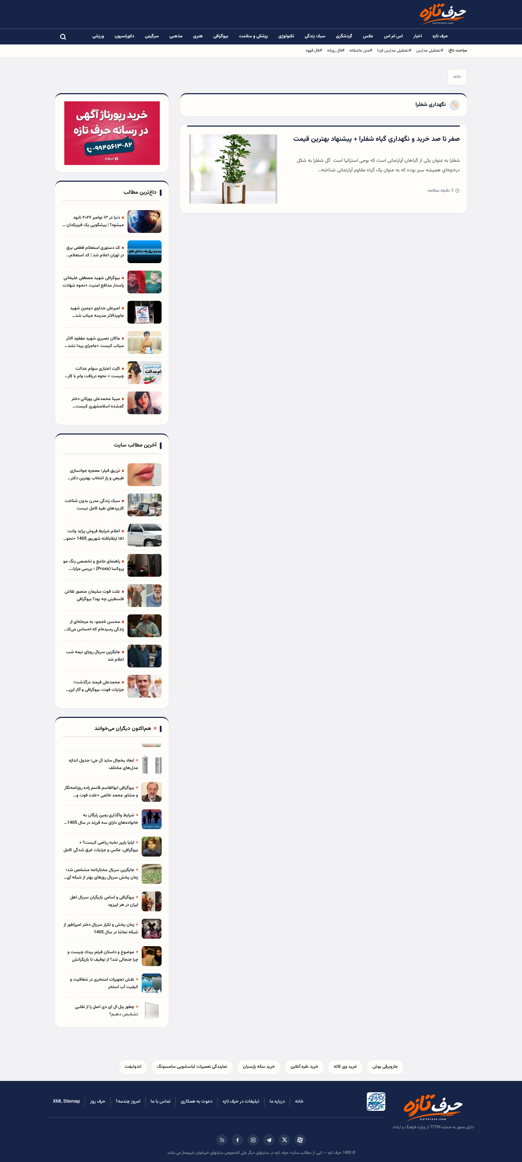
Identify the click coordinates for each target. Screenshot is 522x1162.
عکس (368, 36)
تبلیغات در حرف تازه (241, 1101)
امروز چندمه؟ (128, 1101)
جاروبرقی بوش (385, 1066)
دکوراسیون (124, 36)
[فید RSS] (222, 1140)
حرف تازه (440, 36)
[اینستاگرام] (253, 1140)
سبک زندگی (315, 36)
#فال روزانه (335, 50)
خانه (457, 76)
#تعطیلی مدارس (429, 50)
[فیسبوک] (237, 1140)
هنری (198, 36)
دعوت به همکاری (196, 1101)
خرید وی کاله (345, 1066)
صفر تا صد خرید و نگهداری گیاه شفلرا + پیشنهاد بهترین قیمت (376, 139)
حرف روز (97, 1101)
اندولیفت (133, 1066)
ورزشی (98, 36)
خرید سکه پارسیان (259, 1066)
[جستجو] (63, 36)
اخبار (417, 36)
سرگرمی (152, 36)
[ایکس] (284, 1140)
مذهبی (176, 36)
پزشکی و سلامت (253, 36)
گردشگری (344, 36)
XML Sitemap (66, 1101)
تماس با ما (160, 1101)
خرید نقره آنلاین (304, 1066)
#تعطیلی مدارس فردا (394, 50)
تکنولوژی (286, 36)
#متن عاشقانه (360, 50)
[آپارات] (300, 1140)
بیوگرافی (220, 36)
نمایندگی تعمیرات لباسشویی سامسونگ (192, 1066)
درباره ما (277, 1101)
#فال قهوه (314, 50)
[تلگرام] (268, 1140)
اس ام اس (393, 36)
